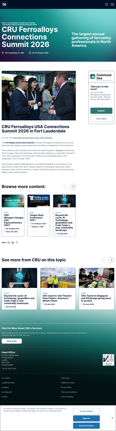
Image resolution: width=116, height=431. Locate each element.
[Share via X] (17, 242)
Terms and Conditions (69, 392)
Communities (13, 23)
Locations (5, 387)
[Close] (112, 417)
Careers (4, 397)
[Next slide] (73, 186)
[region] (58, 418)
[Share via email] (9, 242)
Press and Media (67, 397)
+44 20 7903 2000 (9, 369)
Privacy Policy (66, 387)
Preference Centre (68, 383)
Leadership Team (8, 383)
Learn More (101, 119)
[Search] (106, 4)
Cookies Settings (86, 411)
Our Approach (7, 392)
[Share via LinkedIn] (13, 242)
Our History (6, 378)
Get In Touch (12, 341)
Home (4, 23)
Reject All (86, 418)
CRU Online (65, 378)
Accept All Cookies (86, 426)
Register (101, 111)
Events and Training (27, 23)
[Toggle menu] (112, 4)
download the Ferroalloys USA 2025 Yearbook (32, 138)
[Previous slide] (65, 186)
